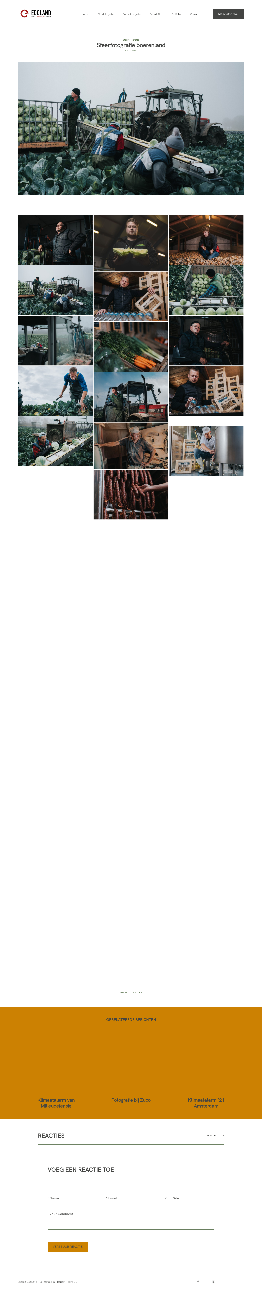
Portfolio (176, 14)
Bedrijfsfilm (156, 14)
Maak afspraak (228, 14)
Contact (194, 14)
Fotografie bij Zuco (131, 1070)
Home (85, 14)
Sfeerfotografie (106, 14)
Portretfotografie (132, 14)
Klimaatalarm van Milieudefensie (56, 1070)
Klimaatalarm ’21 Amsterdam (206, 1070)
